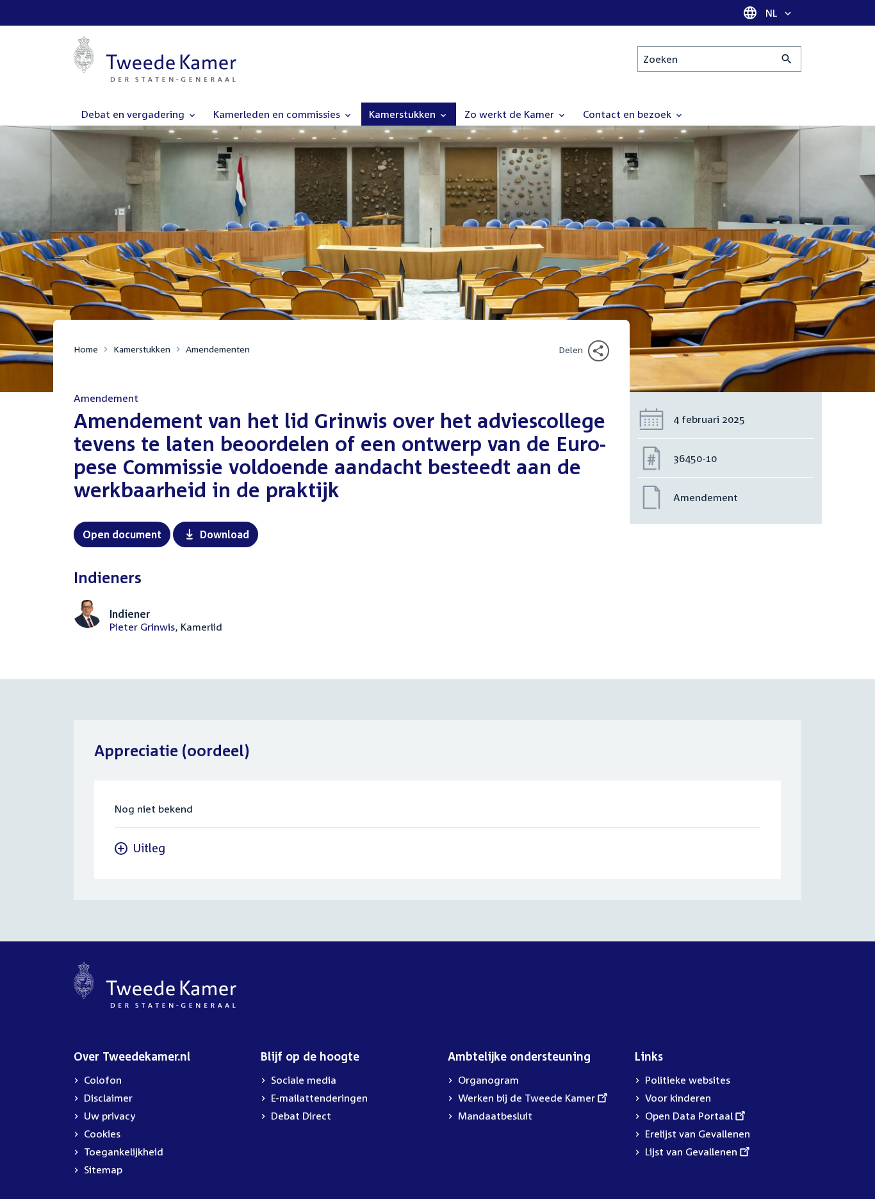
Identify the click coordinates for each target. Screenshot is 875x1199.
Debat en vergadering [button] (134, 114)
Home (86, 348)
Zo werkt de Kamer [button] (510, 114)
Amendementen (218, 348)
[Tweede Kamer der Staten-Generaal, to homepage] (155, 59)
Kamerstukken (141, 348)
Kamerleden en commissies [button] (278, 114)
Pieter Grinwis (142, 626)
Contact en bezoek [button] (628, 114)
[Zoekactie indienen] (787, 59)
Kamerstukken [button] (403, 114)
